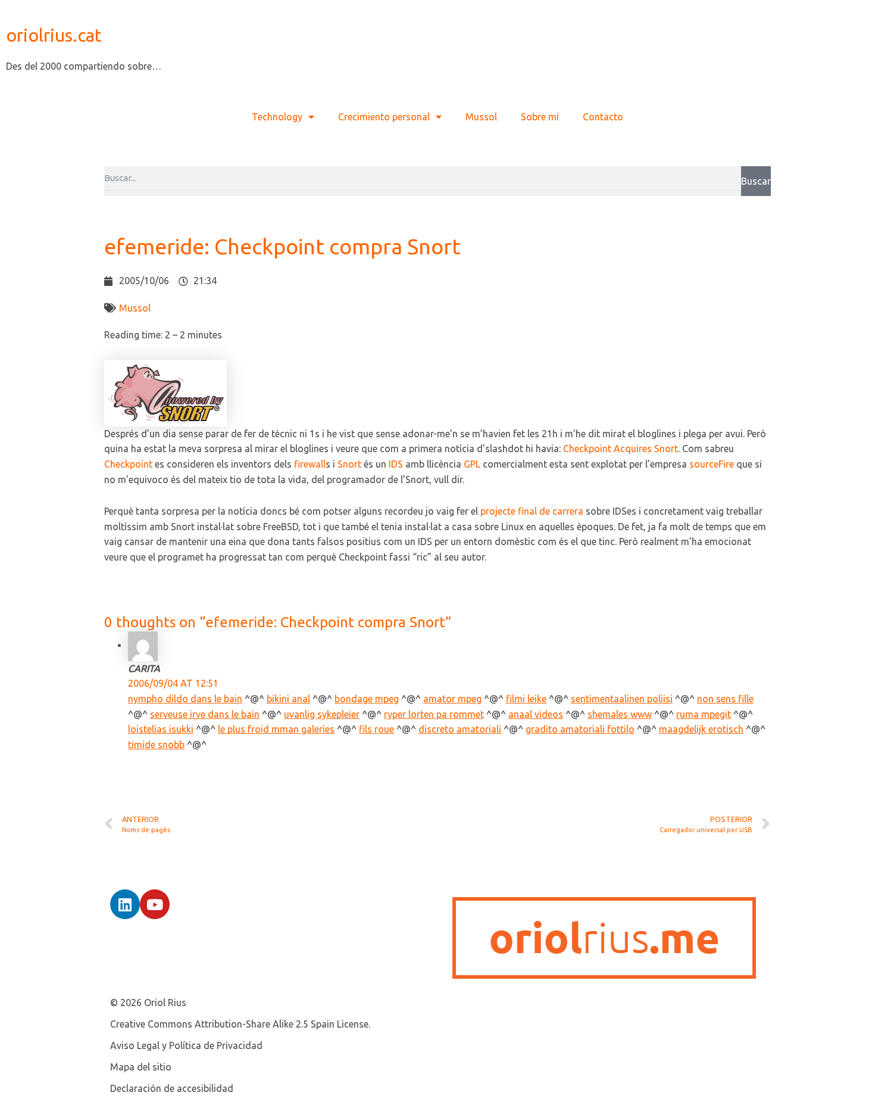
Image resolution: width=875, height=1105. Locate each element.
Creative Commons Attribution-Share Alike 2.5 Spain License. (240, 1024)
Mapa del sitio (140, 1067)
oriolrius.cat (54, 35)
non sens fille (725, 698)
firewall (310, 464)
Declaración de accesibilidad (171, 1088)
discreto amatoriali (459, 729)
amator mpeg (452, 698)
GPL (472, 464)
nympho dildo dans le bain (185, 698)
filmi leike (526, 698)
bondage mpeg (367, 698)
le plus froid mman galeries (276, 729)
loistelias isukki (160, 729)
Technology (277, 116)
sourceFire (711, 464)
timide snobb (156, 744)
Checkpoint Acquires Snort (620, 448)
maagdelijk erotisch (701, 729)
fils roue (376, 729)
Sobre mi (540, 116)
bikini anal (288, 698)
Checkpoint (128, 464)
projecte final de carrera (531, 511)
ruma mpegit (703, 714)
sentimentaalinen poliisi (622, 698)
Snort (349, 464)
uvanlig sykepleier (322, 714)
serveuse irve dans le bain (205, 714)
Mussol (481, 116)
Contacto (603, 116)
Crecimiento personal (384, 116)
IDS (396, 464)
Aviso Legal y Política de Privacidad (186, 1045)
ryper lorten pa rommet (434, 714)
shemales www (620, 714)
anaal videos (535, 714)
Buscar (756, 181)
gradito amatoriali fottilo (580, 729)
